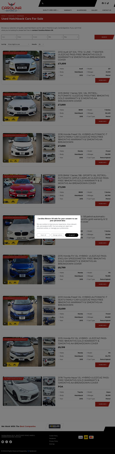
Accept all (71, 235)
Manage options (57, 235)
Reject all (43, 235)
